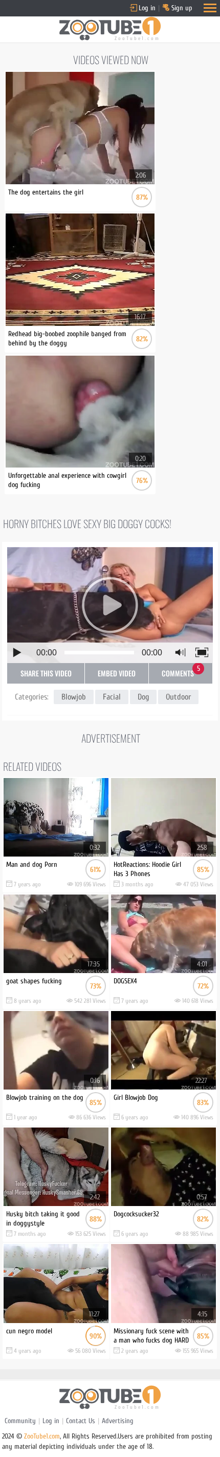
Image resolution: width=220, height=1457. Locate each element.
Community (20, 1420)
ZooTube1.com (42, 1436)
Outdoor (178, 697)
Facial (112, 697)
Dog (143, 697)
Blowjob (73, 697)
